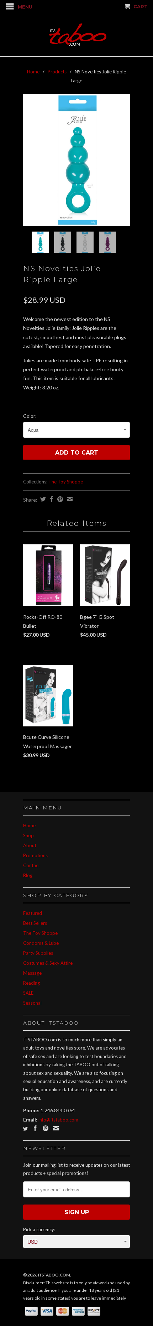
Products (57, 71)
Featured (32, 913)
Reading (31, 983)
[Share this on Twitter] (42, 499)
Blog (27, 875)
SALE (28, 993)
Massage (32, 973)
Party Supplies (38, 953)
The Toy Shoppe (65, 482)
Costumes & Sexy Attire (48, 963)
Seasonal (32, 1003)
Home (29, 825)
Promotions (35, 855)
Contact (31, 865)
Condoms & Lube (41, 943)
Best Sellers (35, 923)
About (29, 845)
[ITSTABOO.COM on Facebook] (35, 1128)
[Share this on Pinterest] (59, 499)
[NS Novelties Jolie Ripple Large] (76, 160)
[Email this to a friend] (69, 499)
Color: (30, 416)
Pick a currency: (39, 1229)
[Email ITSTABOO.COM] (56, 1128)
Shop (28, 835)
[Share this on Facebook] (50, 499)
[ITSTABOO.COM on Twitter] (25, 1128)
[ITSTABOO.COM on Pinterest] (45, 1128)
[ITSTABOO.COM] (76, 35)
